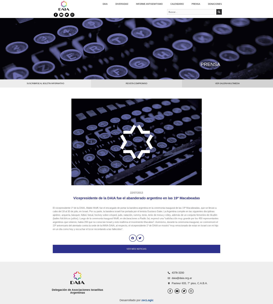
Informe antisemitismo (149, 4)
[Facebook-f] (55, 14)
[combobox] (191, 12)
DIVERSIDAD (121, 4)
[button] (132, 238)
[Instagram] (72, 14)
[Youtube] (61, 14)
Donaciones (215, 4)
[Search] (219, 12)
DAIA (105, 4)
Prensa (196, 4)
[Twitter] (66, 14)
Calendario (177, 4)
